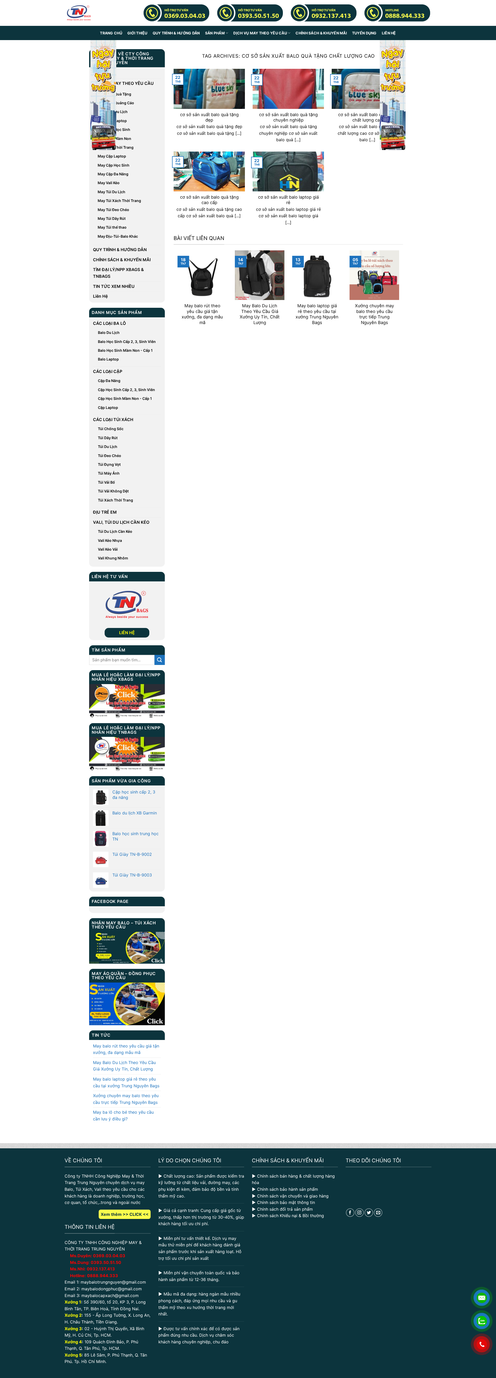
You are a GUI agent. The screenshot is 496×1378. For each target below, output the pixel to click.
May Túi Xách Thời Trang (119, 200)
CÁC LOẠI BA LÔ (109, 323)
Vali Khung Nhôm (113, 558)
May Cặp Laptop (112, 156)
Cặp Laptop (108, 407)
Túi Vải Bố (106, 482)
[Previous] (176, 291)
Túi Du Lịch (107, 446)
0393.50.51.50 (106, 1262)
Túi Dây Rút (108, 438)
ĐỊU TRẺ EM (105, 512)
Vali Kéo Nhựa (110, 540)
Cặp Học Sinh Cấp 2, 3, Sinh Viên (126, 389)
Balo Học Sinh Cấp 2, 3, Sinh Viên (127, 341)
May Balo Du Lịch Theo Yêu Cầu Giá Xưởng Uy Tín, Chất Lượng (124, 1066)
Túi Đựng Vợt (109, 464)
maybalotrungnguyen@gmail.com (113, 1282)
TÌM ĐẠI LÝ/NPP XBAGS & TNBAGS (118, 273)
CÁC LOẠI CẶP (107, 371)
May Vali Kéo (109, 183)
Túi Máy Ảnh (109, 473)
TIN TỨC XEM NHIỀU (114, 286)
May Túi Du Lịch (111, 192)
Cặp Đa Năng (109, 380)
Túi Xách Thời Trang (115, 500)
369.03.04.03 (109, 1255)
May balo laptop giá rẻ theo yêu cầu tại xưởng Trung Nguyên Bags (126, 1082)
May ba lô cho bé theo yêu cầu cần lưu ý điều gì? (123, 1115)
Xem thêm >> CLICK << (125, 1214)
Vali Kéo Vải (108, 549)
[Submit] (159, 660)
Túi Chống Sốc (110, 428)
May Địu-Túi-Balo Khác (118, 236)
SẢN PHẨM (215, 33)
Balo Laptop (108, 359)
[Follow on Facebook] (350, 1212)
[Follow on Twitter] (369, 1212)
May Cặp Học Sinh (113, 165)
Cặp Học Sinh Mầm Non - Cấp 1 (125, 398)
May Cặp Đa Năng (113, 174)
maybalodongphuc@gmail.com (111, 1288)
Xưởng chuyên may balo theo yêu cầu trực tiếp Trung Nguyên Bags (126, 1099)
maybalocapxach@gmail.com (110, 1295)
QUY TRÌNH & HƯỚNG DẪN (176, 33)
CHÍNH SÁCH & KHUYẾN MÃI (321, 33)
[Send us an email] (378, 1212)
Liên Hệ (389, 33)
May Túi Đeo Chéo (113, 209)
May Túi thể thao (112, 227)
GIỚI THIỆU (137, 33)
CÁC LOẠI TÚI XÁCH (113, 419)
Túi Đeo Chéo (109, 455)
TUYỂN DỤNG (364, 33)
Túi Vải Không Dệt (113, 491)
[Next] (400, 291)
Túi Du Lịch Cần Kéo (115, 531)
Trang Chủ (111, 33)
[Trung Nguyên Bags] (79, 13)
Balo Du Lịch (109, 332)
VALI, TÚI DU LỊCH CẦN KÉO (121, 522)
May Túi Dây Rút (112, 218)
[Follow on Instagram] (359, 1212)
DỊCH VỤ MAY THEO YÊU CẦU (260, 33)
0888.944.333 (102, 1275)
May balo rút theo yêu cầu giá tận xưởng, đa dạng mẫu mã (126, 1049)
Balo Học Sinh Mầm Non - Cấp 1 (125, 350)
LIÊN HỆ (127, 632)
